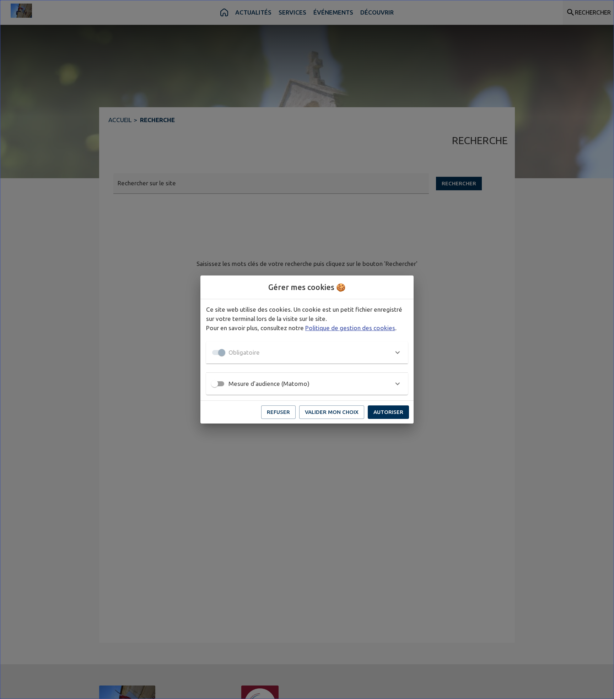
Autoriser (388, 412)
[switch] (214, 384)
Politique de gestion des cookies (350, 327)
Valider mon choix (332, 412)
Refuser (278, 412)
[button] (307, 353)
